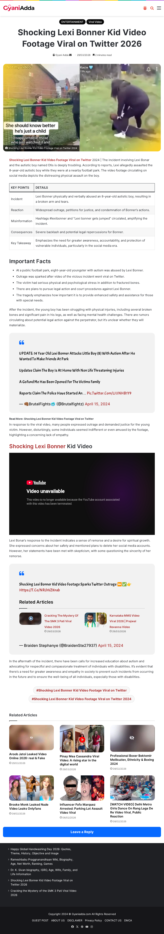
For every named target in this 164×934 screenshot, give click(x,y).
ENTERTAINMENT (72, 21)
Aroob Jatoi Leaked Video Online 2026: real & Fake (28, 756)
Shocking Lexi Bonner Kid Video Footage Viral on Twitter (82, 690)
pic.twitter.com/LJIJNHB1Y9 (109, 393)
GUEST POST (40, 920)
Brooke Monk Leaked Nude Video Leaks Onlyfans (28, 806)
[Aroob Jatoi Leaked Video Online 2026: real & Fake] (31, 737)
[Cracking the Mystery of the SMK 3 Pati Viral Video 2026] (30, 619)
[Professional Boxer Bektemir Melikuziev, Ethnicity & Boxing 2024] (132, 738)
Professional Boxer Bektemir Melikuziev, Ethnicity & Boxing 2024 (132, 760)
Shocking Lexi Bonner (37, 446)
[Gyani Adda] (19, 8)
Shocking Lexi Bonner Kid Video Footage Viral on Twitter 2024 (82, 699)
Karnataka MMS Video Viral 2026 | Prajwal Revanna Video (125, 621)
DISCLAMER (74, 920)
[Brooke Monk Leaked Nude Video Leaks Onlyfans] (31, 787)
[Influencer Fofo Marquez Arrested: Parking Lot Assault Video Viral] (82, 787)
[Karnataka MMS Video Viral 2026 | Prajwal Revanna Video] (96, 620)
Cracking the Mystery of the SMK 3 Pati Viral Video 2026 (61, 621)
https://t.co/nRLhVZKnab (39, 590)
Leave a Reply (82, 832)
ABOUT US (58, 920)
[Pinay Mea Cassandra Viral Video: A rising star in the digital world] (82, 738)
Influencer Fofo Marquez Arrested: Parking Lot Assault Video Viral (81, 808)
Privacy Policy (93, 920)
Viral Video (95, 21)
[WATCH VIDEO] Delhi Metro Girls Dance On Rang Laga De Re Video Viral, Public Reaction (131, 810)
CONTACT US (113, 920)
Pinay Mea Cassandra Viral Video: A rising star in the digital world (79, 760)
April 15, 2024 (97, 404)
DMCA (128, 920)
